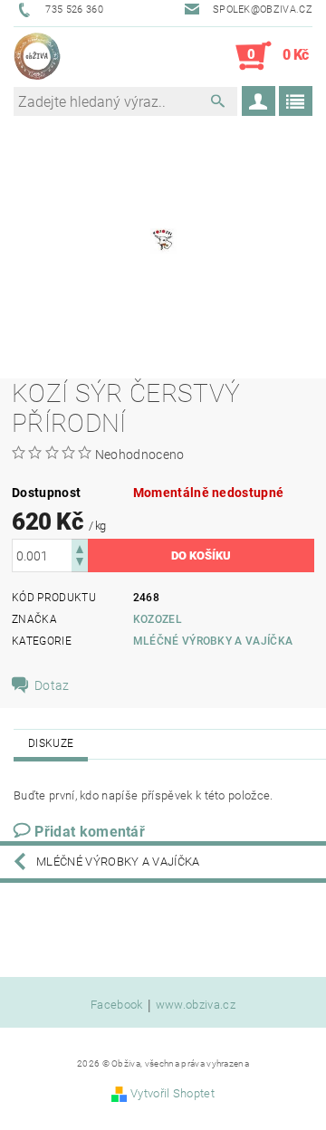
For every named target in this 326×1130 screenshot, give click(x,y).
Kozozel (157, 619)
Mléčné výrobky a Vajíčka (213, 641)
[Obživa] (37, 56)
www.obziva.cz (195, 1005)
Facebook (117, 1005)
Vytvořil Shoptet (172, 1093)
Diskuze (50, 743)
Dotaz (52, 685)
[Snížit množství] (80, 563)
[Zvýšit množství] (80, 547)
